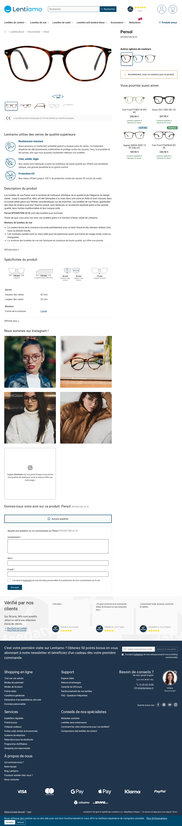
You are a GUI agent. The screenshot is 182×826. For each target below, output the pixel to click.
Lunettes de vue (17, 31)
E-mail (11, 569)
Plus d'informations (156, 818)
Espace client (67, 678)
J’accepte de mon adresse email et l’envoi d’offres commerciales (151, 656)
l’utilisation (138, 654)
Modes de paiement (13, 682)
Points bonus (10, 722)
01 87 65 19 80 (146, 684)
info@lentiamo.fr (145, 688)
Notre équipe (10, 766)
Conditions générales (14, 695)
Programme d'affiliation (15, 743)
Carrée (44, 311)
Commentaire (14, 537)
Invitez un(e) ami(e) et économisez (21, 731)
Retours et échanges (71, 682)
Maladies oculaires (70, 718)
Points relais (10, 691)
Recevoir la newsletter (166, 649)
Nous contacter (11, 779)
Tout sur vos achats (13, 678)
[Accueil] (5, 31)
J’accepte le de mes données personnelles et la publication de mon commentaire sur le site (55, 580)
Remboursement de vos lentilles (76, 691)
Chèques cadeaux (12, 726)
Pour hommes (34, 31)
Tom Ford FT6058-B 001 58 (164, 146)
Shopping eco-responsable (17, 748)
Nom (10, 558)
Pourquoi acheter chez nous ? (18, 775)
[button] (11, 106)
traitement (27, 580)
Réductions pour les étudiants (18, 739)
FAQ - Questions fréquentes (74, 695)
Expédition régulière (13, 718)
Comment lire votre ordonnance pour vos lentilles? (85, 726)
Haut (29, 811)
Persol (46, 31)
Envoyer (15, 587)
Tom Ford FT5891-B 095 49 (134, 111)
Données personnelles (15, 704)
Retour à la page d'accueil (14, 811)
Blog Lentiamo (11, 770)
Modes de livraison (13, 686)
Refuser (20, 822)
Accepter (10, 822)
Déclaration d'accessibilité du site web (22, 699)
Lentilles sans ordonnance (74, 722)
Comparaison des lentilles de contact (79, 731)
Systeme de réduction (14, 735)
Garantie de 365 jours (71, 686)
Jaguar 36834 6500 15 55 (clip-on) (134, 146)
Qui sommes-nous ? (14, 762)
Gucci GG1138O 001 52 (164, 110)
